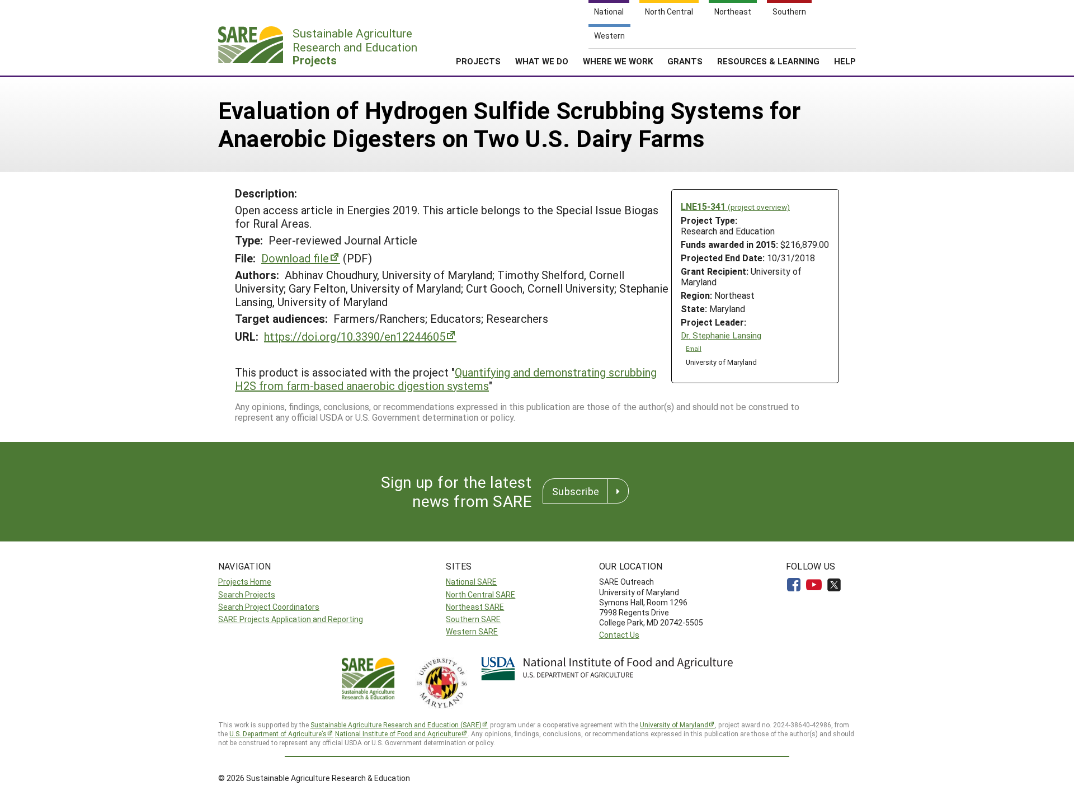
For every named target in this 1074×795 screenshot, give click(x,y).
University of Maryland (674, 724)
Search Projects (246, 594)
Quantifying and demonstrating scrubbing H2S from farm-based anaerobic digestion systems (446, 379)
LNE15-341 (735, 206)
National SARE (471, 581)
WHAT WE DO (541, 61)
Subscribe (575, 491)
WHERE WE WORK (618, 61)
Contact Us (619, 634)
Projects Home (244, 581)
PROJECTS (478, 61)
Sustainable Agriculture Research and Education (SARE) (396, 724)
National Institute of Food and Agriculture (398, 733)
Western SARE (472, 631)
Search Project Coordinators (268, 606)
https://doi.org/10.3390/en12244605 (354, 336)
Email (693, 348)
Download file (295, 258)
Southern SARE (473, 619)
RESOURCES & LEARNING (768, 61)
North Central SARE (480, 594)
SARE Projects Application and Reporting (290, 619)
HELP (845, 61)
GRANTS (685, 61)
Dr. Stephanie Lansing (721, 335)
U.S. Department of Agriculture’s (278, 733)
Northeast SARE (475, 606)
